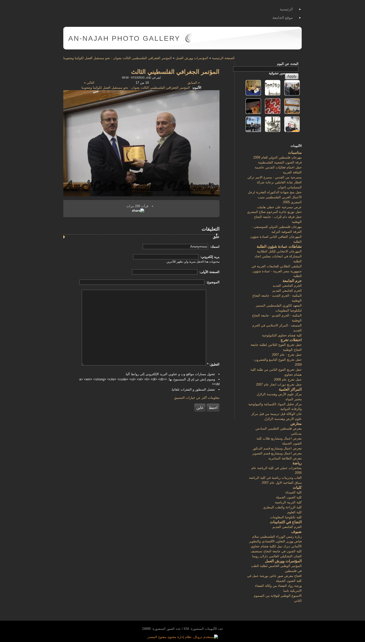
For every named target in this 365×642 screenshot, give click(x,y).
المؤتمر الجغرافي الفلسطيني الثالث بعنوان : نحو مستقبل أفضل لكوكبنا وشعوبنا (117, 58)
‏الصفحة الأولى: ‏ (208, 272)
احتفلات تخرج (291, 340)
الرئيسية (286, 9)
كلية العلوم (294, 512)
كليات (297, 487)
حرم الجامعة (292, 281)
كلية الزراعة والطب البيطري (282, 507)
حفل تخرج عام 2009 (288, 379)
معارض (296, 423)
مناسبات (295, 152)
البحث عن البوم (287, 64)
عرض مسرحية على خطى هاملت (279, 207)
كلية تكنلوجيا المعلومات (286, 517)
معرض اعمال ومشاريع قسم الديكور (277, 448)
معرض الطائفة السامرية (285, 458)
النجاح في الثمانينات (286, 522)
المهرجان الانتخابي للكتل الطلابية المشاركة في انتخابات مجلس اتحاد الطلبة (278, 256)
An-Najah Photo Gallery (124, 38)
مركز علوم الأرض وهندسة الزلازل (279, 394)
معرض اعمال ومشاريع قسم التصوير (277, 453)
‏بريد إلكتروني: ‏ (209, 257)
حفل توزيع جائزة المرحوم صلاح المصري (274, 212)
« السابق (193, 82)
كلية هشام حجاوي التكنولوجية (282, 335)
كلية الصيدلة (293, 492)
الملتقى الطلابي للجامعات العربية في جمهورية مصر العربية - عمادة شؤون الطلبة (277, 271)
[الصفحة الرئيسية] (188, 41)
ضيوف (296, 531)
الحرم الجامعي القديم (287, 290)
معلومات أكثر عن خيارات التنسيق (196, 398)
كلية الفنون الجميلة (289, 497)
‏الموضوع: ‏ (212, 282)
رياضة (297, 463)
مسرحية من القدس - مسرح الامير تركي (274, 177)
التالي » (89, 82)
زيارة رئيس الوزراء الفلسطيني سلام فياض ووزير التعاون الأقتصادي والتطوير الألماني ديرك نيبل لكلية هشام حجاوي (275, 541)
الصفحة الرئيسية (223, 58)
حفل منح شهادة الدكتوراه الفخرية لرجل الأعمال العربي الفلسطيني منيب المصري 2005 (275, 197)
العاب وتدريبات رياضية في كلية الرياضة (275, 478)
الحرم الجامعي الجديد (287, 285)
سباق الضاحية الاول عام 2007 (282, 482)
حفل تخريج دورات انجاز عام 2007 (279, 384)
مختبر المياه (294, 399)
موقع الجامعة (282, 17)
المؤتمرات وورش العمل (192, 58)
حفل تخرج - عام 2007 (287, 355)
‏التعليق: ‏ (213, 364)
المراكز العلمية (290, 389)
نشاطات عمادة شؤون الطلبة (279, 246)
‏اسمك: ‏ (214, 246)
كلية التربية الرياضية (288, 502)
